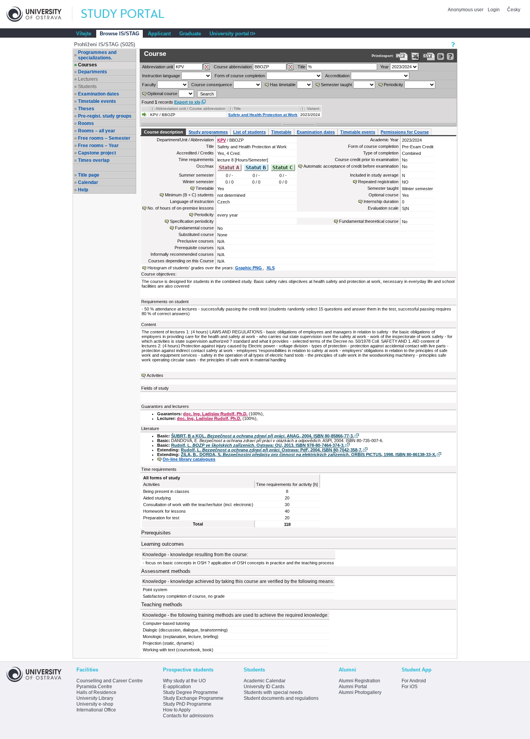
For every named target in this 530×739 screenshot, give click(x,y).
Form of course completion (240, 75)
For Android (414, 680)
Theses (86, 108)
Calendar (88, 182)
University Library (94, 698)
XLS (271, 267)
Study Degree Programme (190, 692)
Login (494, 9)
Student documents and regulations (281, 698)
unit (157, 66)
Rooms (86, 123)
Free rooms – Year (98, 145)
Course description (163, 132)
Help (83, 190)
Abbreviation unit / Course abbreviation (190, 108)
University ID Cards (264, 686)
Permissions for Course (405, 132)
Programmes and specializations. (97, 55)
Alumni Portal (353, 686)
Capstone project (97, 153)
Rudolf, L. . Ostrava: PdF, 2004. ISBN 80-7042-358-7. (271, 450)
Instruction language (161, 75)
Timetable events (97, 101)
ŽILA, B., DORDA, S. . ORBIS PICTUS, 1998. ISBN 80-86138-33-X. (308, 454)
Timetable (281, 132)
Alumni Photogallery (360, 692)
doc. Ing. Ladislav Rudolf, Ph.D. (215, 413)
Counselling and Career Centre (109, 680)
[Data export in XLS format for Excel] (415, 56)
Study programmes (208, 132)
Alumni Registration (359, 680)
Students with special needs (273, 692)
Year (384, 66)
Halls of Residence (96, 692)
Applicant (159, 33)
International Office (96, 710)
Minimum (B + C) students (189, 195)
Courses (87, 65)
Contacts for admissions (188, 715)
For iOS (409, 686)
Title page (88, 175)
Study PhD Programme (187, 704)
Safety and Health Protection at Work (263, 115)
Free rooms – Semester (104, 138)
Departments (92, 72)
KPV (221, 140)
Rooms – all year (96, 131)
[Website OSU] (40, 14)
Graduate (190, 33)
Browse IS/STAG (119, 33)
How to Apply (177, 710)
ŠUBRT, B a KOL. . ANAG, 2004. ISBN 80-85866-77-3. (262, 436)
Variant (313, 108)
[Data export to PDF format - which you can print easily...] (402, 56)
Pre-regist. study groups (105, 116)
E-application (177, 686)
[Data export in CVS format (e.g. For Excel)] (429, 56)
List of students (249, 132)
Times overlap (93, 160)
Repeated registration (378, 181)
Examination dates (98, 94)
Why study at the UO (184, 680)
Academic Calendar (265, 680)
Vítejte (83, 33)
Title (301, 66)
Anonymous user (466, 9)
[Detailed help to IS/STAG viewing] (450, 56)
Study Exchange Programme (193, 698)
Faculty (149, 84)
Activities (155, 375)
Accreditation (337, 75)
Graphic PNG (249, 267)
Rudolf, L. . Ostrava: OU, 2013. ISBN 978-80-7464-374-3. (258, 445)
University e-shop (94, 704)
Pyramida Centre (94, 686)
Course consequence (211, 84)
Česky (513, 9)
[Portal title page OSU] (130, 14)
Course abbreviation (233, 66)
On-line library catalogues (189, 459)
